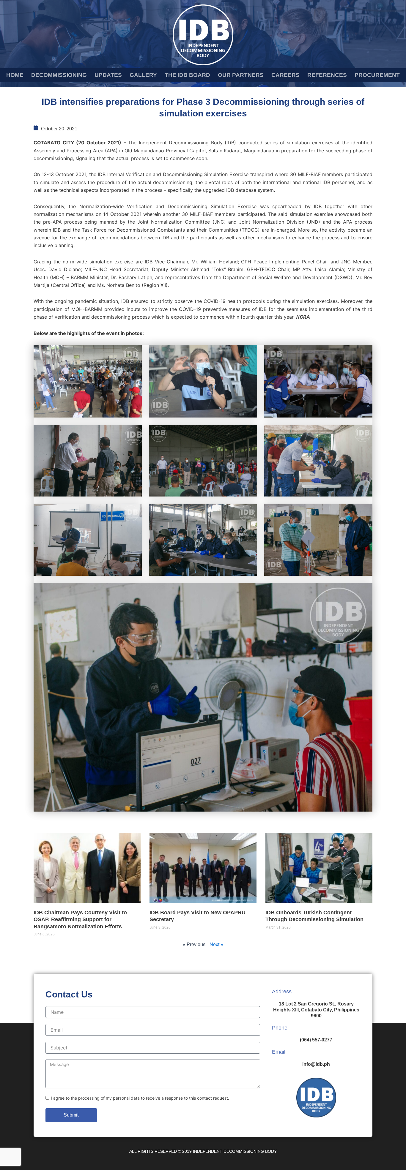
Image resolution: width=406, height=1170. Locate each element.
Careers (285, 75)
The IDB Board (187, 75)
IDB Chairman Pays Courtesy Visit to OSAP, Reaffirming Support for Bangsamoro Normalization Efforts (80, 919)
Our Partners (241, 75)
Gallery (143, 75)
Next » (216, 944)
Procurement (377, 75)
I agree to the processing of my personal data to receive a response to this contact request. (140, 1098)
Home (14, 75)
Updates (108, 75)
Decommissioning (59, 75)
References (327, 75)
